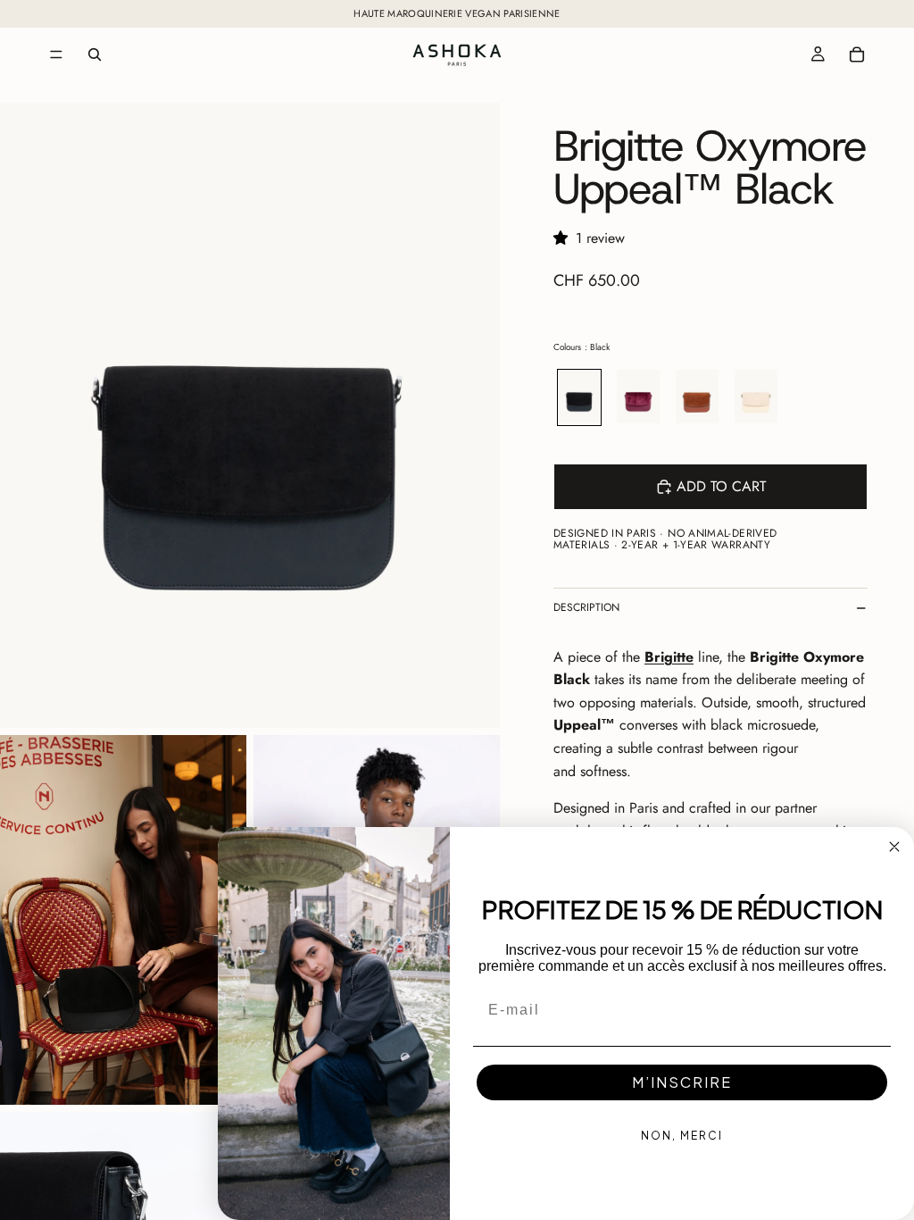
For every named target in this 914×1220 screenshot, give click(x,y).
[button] (564, 238)
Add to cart (721, 486)
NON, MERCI (682, 1135)
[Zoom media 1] (250, 415)
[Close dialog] (894, 846)
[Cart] (857, 54)
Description (586, 607)
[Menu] (56, 54)
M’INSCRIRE (682, 1082)
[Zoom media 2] (123, 920)
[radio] (579, 397)
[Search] (94, 54)
